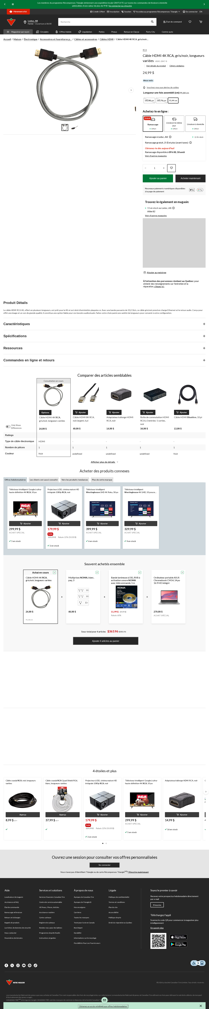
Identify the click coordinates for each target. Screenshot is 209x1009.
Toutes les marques (81, 917)
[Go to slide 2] (74, 127)
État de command (174, 21)
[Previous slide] (4, 4)
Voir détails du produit (156, 66)
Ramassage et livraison (13, 912)
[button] (152, 22)
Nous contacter (10, 933)
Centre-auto (167, 32)
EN (201, 11)
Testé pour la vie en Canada (84, 923)
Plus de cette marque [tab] (102, 479)
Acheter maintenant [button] (190, 178)
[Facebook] (6, 965)
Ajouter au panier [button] (158, 178)
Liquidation (87, 32)
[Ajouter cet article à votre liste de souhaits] (171, 168)
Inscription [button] (114, 11)
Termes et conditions (117, 902)
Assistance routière (46, 912)
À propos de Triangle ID (82, 902)
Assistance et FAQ (12, 902)
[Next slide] (204, 4)
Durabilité (77, 933)
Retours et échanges (12, 917)
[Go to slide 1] (64, 127)
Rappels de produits (12, 923)
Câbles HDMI (106, 39)
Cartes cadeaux (45, 917)
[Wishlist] (190, 22)
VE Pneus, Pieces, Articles (49, 907)
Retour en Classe (131, 32)
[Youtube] (24, 965)
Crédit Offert (99, 11)
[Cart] (200, 22)
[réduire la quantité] (163, 168)
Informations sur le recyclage (85, 938)
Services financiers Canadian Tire (52, 897)
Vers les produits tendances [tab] (75, 479)
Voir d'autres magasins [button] (156, 156)
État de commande (12, 907)
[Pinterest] (29, 965)
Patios (101, 32)
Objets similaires (176, 66)
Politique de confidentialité (119, 897)
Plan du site (113, 907)
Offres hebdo (65, 32)
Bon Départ (78, 928)
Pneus (114, 32)
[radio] (149, 100)
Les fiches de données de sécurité (18, 928)
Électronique (30, 39)
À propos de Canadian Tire (84, 897)
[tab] (153, 123)
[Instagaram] (18, 965)
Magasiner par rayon (20, 32)
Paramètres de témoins (14, 938)
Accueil (7, 39)
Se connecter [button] (192, 11)
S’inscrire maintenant (138, 872)
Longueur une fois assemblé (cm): (161, 93)
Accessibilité (113, 912)
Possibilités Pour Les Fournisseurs (87, 943)
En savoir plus (157, 927)
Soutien (127, 11)
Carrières (77, 912)
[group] (63, 533)
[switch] (9, 426)
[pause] (12, 4)
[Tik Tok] (35, 965)
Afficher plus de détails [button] (103, 462)
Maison (17, 39)
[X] (12, 965)
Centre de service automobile (50, 902)
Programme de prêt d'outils (49, 933)
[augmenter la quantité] (145, 168)
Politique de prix (115, 917)
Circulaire (44, 32)
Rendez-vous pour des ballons (50, 928)
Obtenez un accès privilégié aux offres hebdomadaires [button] (103, 1006)
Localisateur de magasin (14, 897)
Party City (150, 32)
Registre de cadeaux (47, 923)
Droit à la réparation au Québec (120, 923)
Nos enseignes (79, 907)
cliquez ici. (159, 286)
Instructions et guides (47, 938)
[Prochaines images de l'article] (131, 90)
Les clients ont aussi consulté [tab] (44, 479)
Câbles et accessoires (85, 39)
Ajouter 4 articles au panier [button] (105, 641)
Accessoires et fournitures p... (56, 39)
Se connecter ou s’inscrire (120, 6)
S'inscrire (157, 905)
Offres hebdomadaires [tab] (15, 479)
